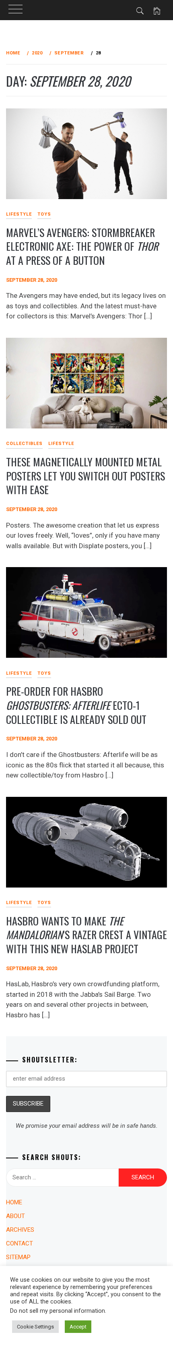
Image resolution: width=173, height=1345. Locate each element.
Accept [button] (78, 1327)
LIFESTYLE (61, 443)
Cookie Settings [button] (35, 1327)
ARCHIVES (20, 1229)
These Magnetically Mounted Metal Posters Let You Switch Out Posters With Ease (85, 475)
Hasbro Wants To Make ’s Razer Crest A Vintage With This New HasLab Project (86, 934)
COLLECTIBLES (24, 443)
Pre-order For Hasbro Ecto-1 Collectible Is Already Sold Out (76, 705)
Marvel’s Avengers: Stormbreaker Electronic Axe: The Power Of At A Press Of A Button (82, 246)
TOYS (44, 214)
